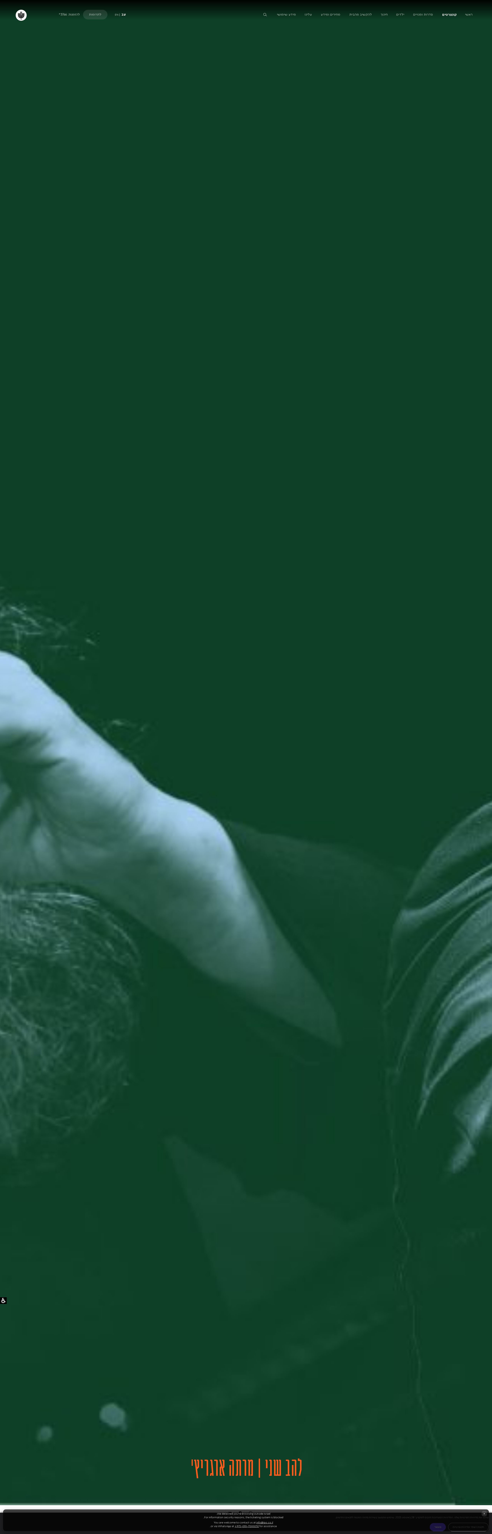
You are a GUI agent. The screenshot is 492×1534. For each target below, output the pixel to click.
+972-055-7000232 (247, 1526)
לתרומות (95, 14)
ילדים (400, 14)
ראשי (469, 14)
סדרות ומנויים (423, 14)
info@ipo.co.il (264, 1522)
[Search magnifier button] (265, 14)
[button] (233, 14)
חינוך (384, 14)
